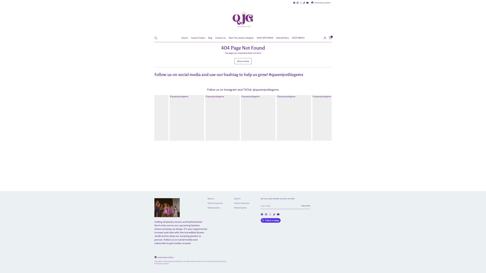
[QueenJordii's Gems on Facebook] (294, 3)
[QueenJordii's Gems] (243, 19)
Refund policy (214, 207)
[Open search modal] (155, 37)
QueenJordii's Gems (175, 261)
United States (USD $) (322, 3)
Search (211, 198)
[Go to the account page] (324, 37)
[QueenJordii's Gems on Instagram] (297, 3)
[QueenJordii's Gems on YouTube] (307, 3)
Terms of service (215, 203)
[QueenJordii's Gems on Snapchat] (301, 3)
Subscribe (305, 206)
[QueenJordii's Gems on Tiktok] (304, 3)
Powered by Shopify (161, 264)
